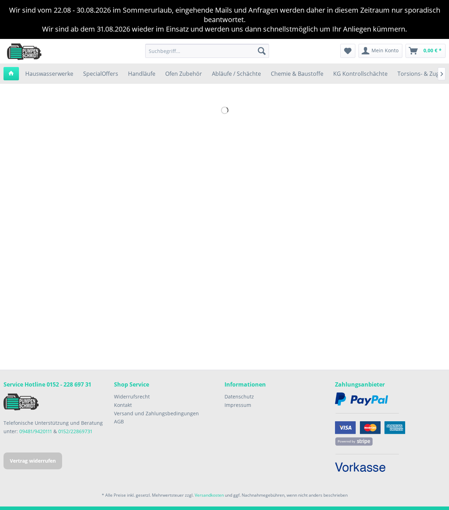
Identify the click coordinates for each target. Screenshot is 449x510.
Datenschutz (239, 396)
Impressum (237, 405)
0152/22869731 (75, 431)
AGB (119, 421)
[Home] (11, 73)
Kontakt (123, 405)
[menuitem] (207, 51)
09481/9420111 (35, 431)
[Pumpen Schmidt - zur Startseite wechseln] (24, 51)
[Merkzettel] (347, 51)
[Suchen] (261, 51)
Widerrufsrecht (132, 396)
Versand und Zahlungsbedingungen (156, 413)
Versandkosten (209, 495)
